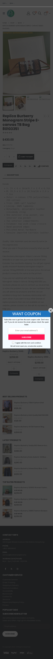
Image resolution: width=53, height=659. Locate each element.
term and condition (34, 343)
